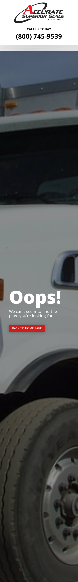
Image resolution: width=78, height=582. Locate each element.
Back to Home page (27, 328)
